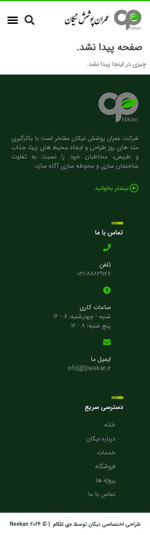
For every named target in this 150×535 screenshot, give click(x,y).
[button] (29, 19)
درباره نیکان (100, 439)
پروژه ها (105, 480)
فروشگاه (105, 466)
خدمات (106, 452)
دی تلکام (63, 524)
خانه (109, 425)
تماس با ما (101, 494)
